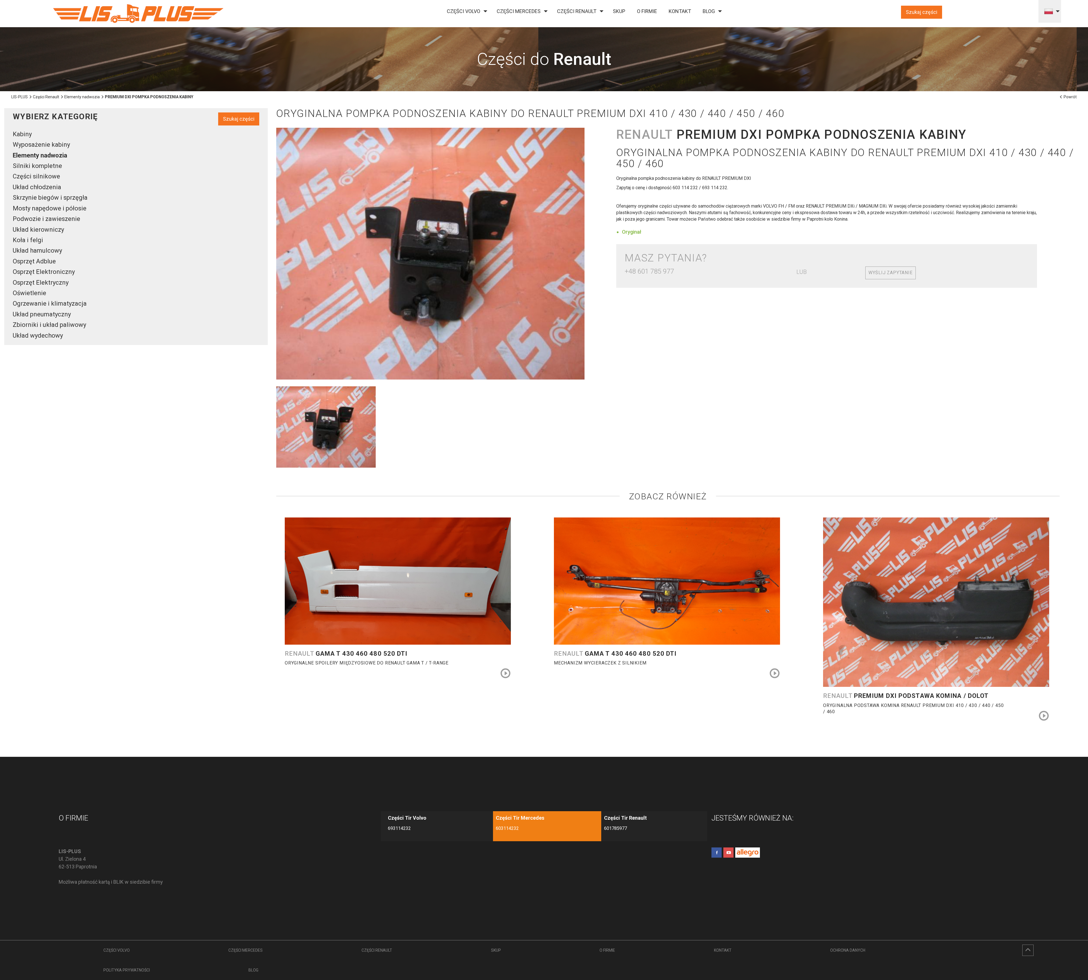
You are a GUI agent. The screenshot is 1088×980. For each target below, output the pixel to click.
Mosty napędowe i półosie (49, 208)
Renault (346, 653)
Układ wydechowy (38, 335)
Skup (619, 11)
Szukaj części (921, 12)
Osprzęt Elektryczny (41, 282)
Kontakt (680, 11)
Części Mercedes (519, 11)
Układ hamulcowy (37, 250)
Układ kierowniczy (38, 229)
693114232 (399, 828)
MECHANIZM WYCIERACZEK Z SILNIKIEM (600, 663)
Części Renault (576, 11)
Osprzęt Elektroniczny (44, 271)
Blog (709, 11)
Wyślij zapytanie (890, 272)
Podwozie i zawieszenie (46, 218)
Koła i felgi (28, 240)
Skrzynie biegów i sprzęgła (50, 197)
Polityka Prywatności (126, 970)
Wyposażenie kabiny (41, 144)
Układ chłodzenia (37, 187)
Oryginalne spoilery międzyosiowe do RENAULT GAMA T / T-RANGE (367, 663)
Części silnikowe (36, 176)
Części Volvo (463, 11)
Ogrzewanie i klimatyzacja (50, 303)
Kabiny (22, 134)
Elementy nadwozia (82, 97)
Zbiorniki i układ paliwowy (49, 324)
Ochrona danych (847, 950)
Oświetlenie (29, 293)
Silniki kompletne (37, 165)
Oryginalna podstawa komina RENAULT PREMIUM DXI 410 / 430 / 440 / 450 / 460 (913, 709)
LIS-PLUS (19, 97)
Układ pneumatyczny (42, 314)
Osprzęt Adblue (34, 261)
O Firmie (647, 11)
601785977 (615, 828)
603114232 (507, 828)
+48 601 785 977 (649, 271)
